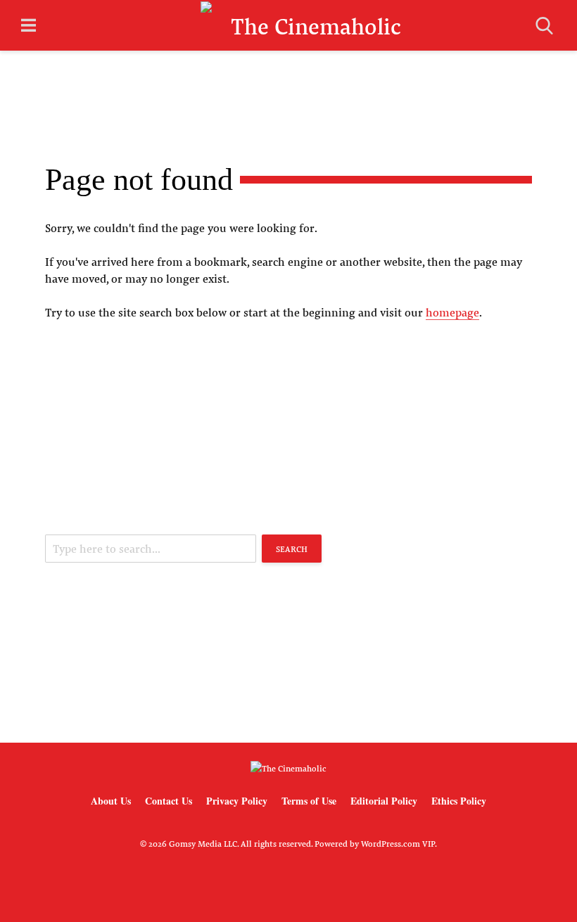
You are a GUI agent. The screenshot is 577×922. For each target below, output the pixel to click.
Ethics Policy (458, 800)
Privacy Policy (236, 800)
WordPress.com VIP (398, 843)
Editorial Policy (383, 800)
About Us (111, 800)
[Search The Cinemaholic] (544, 25)
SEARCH (291, 548)
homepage (452, 312)
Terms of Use (308, 800)
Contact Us (168, 800)
